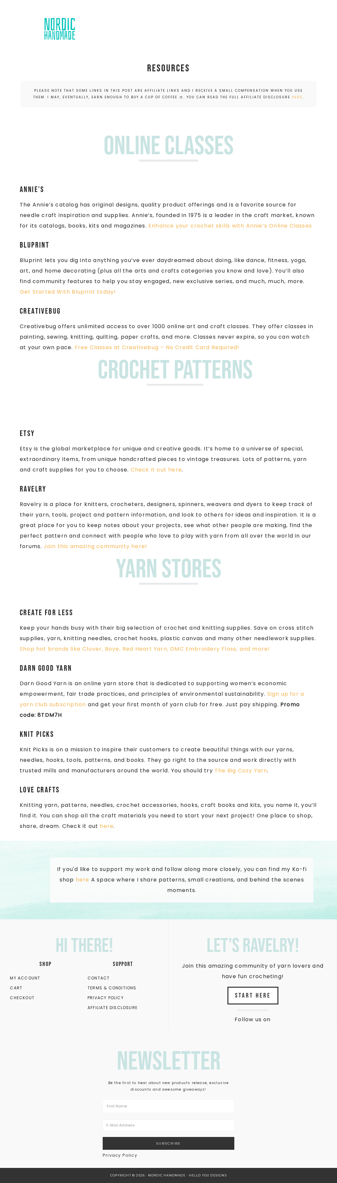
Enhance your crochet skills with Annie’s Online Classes (230, 225)
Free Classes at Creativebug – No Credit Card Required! (157, 347)
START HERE (253, 996)
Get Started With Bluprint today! (68, 292)
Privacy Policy (106, 998)
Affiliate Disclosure (113, 1007)
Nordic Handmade (74, 28)
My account (25, 978)
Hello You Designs (208, 1175)
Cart (16, 988)
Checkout (22, 998)
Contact (99, 978)
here (297, 97)
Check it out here (156, 469)
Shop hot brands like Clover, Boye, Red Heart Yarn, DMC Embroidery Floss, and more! (145, 649)
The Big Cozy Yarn (241, 770)
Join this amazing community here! (95, 546)
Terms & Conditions (112, 988)
